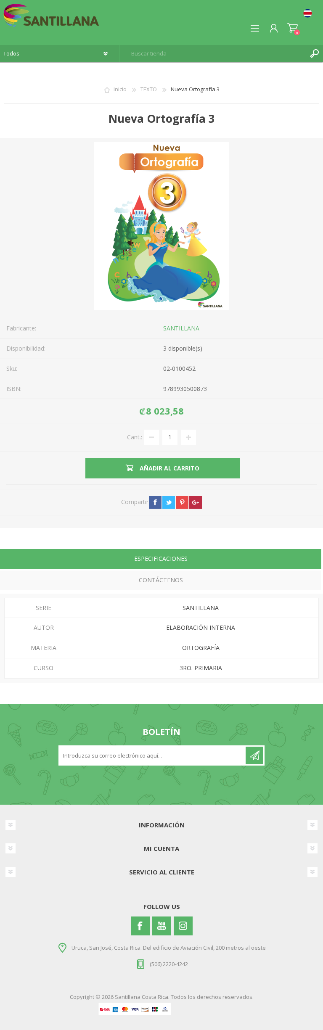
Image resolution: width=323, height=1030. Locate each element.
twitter (168, 502)
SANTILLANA (181, 328)
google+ (195, 502)
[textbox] (213, 53)
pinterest (182, 502)
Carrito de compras (292, 28)
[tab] (160, 559)
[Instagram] (183, 925)
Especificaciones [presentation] (161, 559)
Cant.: (134, 437)
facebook (155, 502)
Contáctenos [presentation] (161, 580)
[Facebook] (140, 925)
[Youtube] (161, 925)
